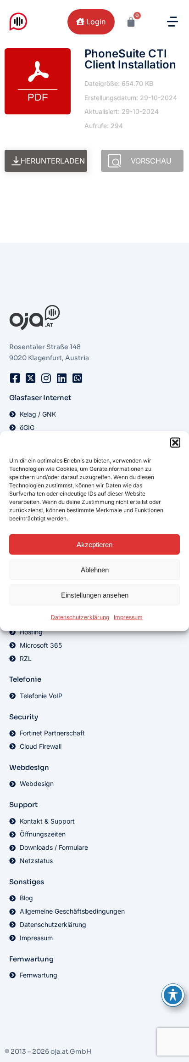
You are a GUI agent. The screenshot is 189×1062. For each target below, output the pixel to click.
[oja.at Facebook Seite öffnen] (14, 378)
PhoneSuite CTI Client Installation (130, 59)
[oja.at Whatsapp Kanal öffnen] (77, 378)
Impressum (128, 617)
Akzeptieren (94, 544)
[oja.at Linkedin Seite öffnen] (61, 378)
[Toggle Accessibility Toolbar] (173, 995)
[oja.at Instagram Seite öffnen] (45, 378)
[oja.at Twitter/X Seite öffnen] (30, 378)
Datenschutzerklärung (80, 617)
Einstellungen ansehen (94, 595)
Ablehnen (95, 569)
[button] (175, 442)
